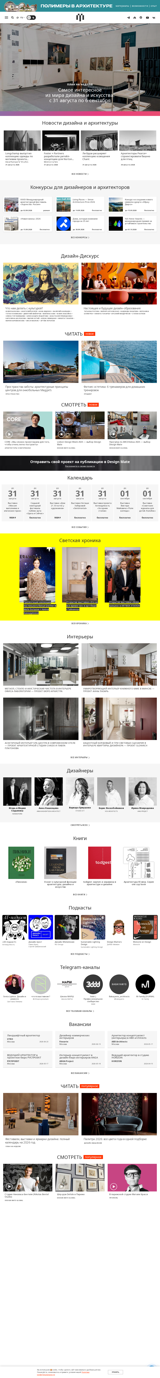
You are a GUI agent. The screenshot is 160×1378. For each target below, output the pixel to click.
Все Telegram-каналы (79, 1011)
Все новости (79, 174)
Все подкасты (79, 954)
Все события (79, 527)
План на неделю (13, 1146)
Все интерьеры (79, 757)
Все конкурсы (79, 237)
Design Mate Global (66, 448)
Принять (115, 1372)
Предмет (88, 394)
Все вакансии (79, 1073)
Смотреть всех (79, 825)
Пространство (12, 394)
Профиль (113, 1198)
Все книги (79, 894)
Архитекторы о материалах (18, 448)
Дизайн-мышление (93, 1143)
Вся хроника (79, 623)
